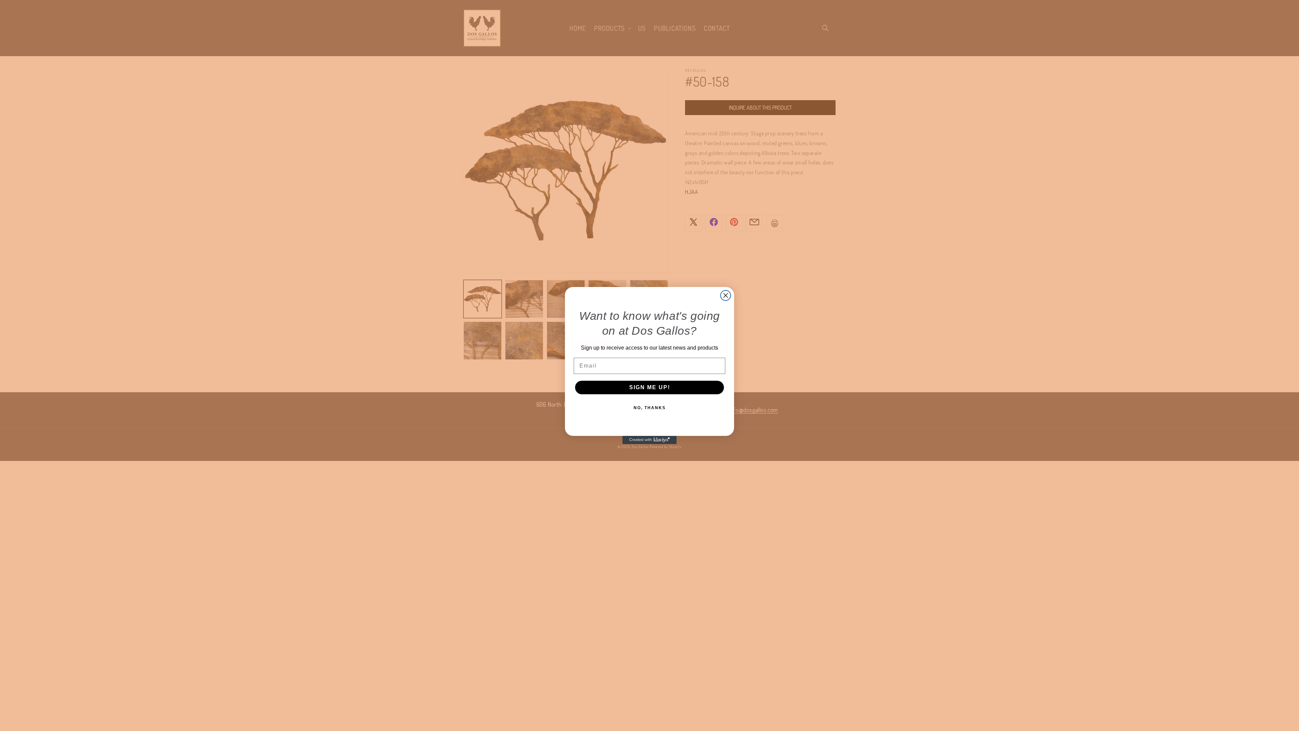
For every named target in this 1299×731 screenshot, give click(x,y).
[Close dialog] (726, 295)
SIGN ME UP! (649, 387)
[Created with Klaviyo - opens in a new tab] (649, 440)
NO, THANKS (650, 407)
